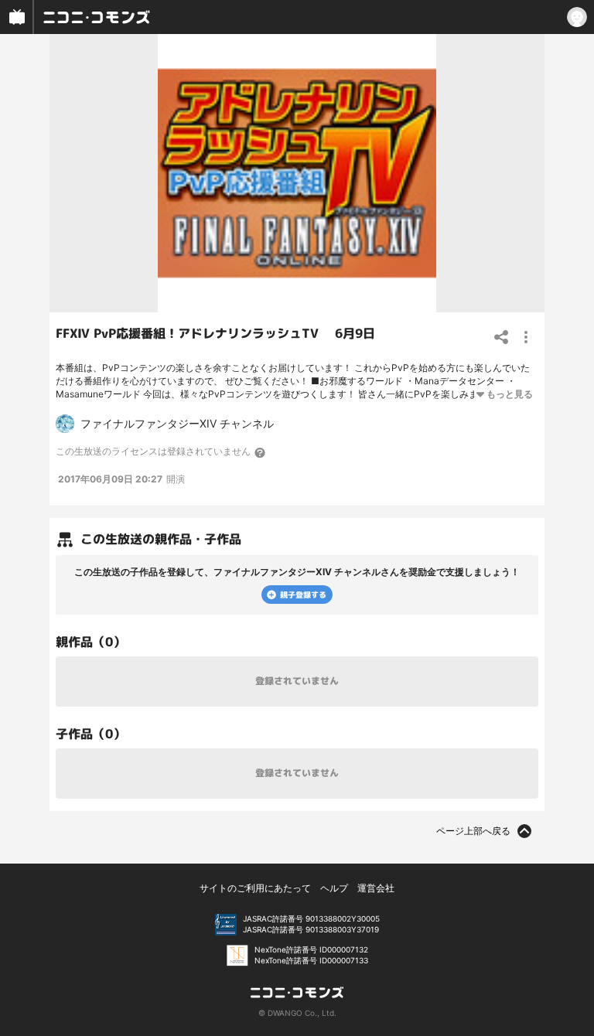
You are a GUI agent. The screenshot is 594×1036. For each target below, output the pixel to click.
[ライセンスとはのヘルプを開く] (261, 452)
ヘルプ (334, 888)
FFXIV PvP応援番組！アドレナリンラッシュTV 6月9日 (215, 333)
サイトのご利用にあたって (255, 888)
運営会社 (375, 888)
